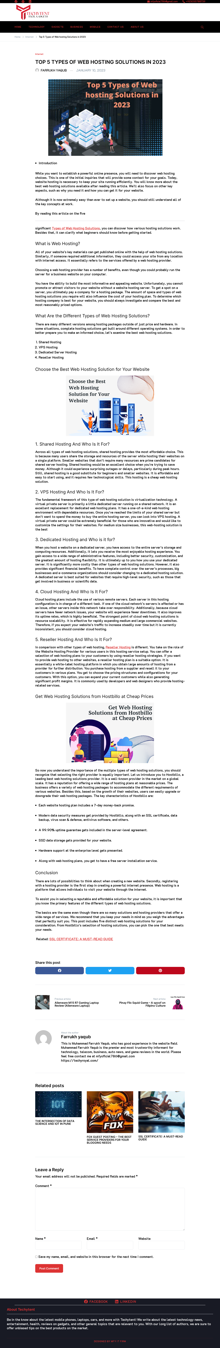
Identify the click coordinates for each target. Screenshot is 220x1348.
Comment (43, 1186)
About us (137, 26)
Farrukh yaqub (54, 70)
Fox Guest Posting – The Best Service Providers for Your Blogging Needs (109, 1139)
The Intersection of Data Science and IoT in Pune (54, 1122)
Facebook (99, 1301)
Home (18, 26)
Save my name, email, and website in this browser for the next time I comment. (96, 1256)
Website (144, 1238)
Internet (39, 54)
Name (40, 1238)
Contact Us (115, 26)
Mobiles (95, 26)
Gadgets (58, 26)
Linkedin (128, 1301)
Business (76, 26)
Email (92, 1238)
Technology (36, 26)
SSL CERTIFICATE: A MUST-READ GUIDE (81, 939)
